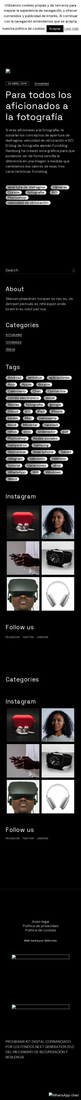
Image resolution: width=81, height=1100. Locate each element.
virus (57, 466)
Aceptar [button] (55, 29)
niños (12, 432)
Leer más (71, 28)
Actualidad (42, 83)
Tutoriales (13, 342)
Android (14, 378)
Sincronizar (17, 452)
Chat (37, 391)
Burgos (44, 385)
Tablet (66, 452)
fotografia (35, 192)
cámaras (60, 187)
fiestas (13, 405)
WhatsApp (17, 472)
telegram (15, 459)
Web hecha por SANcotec (40, 940)
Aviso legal (40, 921)
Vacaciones (36, 466)
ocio (27, 432)
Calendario (17, 391)
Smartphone (43, 452)
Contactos (57, 391)
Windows (53, 472)
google (55, 405)
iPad (41, 412)
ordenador (47, 432)
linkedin (42, 637)
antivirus (35, 378)
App (11, 385)
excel (50, 398)
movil (12, 425)
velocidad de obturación (28, 203)
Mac (28, 418)
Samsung (41, 445)
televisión (37, 459)
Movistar (30, 425)
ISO (54, 192)
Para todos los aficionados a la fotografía (39, 106)
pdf (65, 432)
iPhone (57, 412)
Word (12, 479)
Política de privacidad (40, 925)
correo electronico (23, 398)
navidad (51, 425)
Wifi (36, 472)
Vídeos (10, 349)
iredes (13, 418)
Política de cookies (40, 930)
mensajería (47, 418)
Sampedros (17, 445)
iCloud (13, 412)
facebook (13, 637)
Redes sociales (45, 439)
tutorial (14, 466)
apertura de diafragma (26, 187)
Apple (27, 385)
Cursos (14, 192)
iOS (28, 412)
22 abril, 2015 (17, 83)
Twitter (28, 637)
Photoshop (17, 198)
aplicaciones (59, 378)
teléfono (59, 459)
